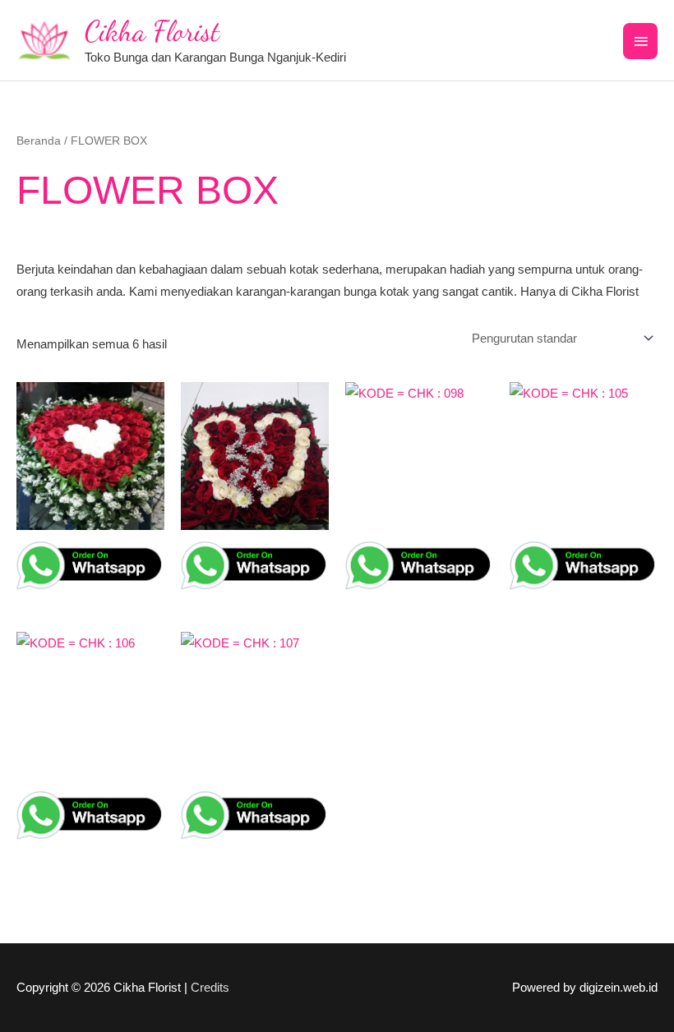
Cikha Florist (152, 31)
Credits (210, 987)
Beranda (38, 141)
